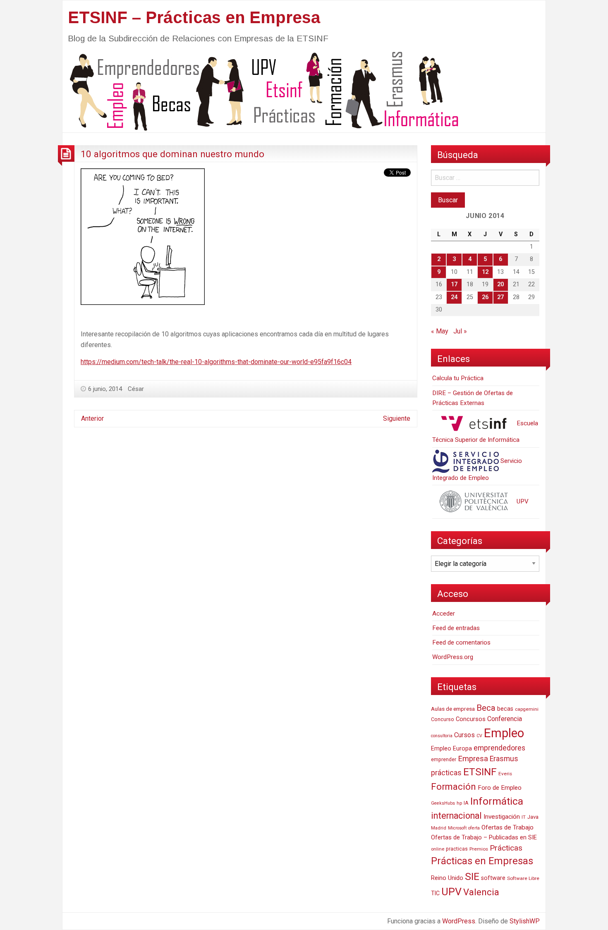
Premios (478, 849)
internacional (456, 815)
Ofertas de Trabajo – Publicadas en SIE (484, 837)
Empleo (504, 733)
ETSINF (480, 772)
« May (439, 331)
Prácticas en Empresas (482, 861)
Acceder (443, 613)
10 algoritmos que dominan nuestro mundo (172, 154)
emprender (443, 759)
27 (500, 297)
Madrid (438, 828)
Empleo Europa (451, 748)
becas (505, 708)
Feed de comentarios (461, 642)
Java (533, 817)
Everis (505, 774)
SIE (472, 876)
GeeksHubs (443, 803)
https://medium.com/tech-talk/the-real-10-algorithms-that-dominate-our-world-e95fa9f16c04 (216, 362)
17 (454, 284)
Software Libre (523, 878)
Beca (485, 708)
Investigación (502, 816)
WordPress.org (452, 657)
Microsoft (457, 828)
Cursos (464, 735)
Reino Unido (447, 878)
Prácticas (506, 848)
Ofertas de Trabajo (507, 827)
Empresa (473, 758)
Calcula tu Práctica (458, 378)
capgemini (527, 709)
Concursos (471, 719)
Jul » (460, 331)
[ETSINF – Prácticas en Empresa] (261, 90)
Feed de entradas (456, 628)
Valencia (481, 892)
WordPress (458, 921)
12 (485, 272)
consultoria (441, 735)
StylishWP (525, 921)
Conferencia (504, 719)
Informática (496, 801)
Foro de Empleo (500, 787)
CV (479, 735)
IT (524, 817)
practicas (457, 849)
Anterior (92, 418)
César (136, 389)
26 (485, 297)
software (493, 878)
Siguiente (396, 418)
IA (466, 803)
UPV (522, 501)
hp (459, 803)
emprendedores (499, 748)
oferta (474, 828)
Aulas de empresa (453, 708)
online (437, 849)
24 (454, 297)
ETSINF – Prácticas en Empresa (194, 17)
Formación (453, 786)
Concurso (442, 719)
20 (500, 284)
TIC (435, 893)
